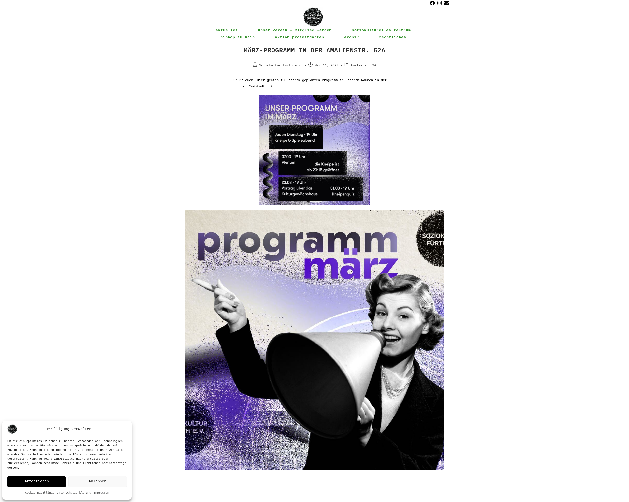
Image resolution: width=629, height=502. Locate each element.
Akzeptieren (37, 481)
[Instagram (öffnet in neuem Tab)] (439, 3)
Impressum (101, 493)
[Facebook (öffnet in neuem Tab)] (432, 3)
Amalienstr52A (363, 65)
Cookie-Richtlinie (39, 493)
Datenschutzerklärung (74, 493)
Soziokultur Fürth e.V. (280, 65)
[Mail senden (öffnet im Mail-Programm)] (446, 3)
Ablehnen (97, 481)
